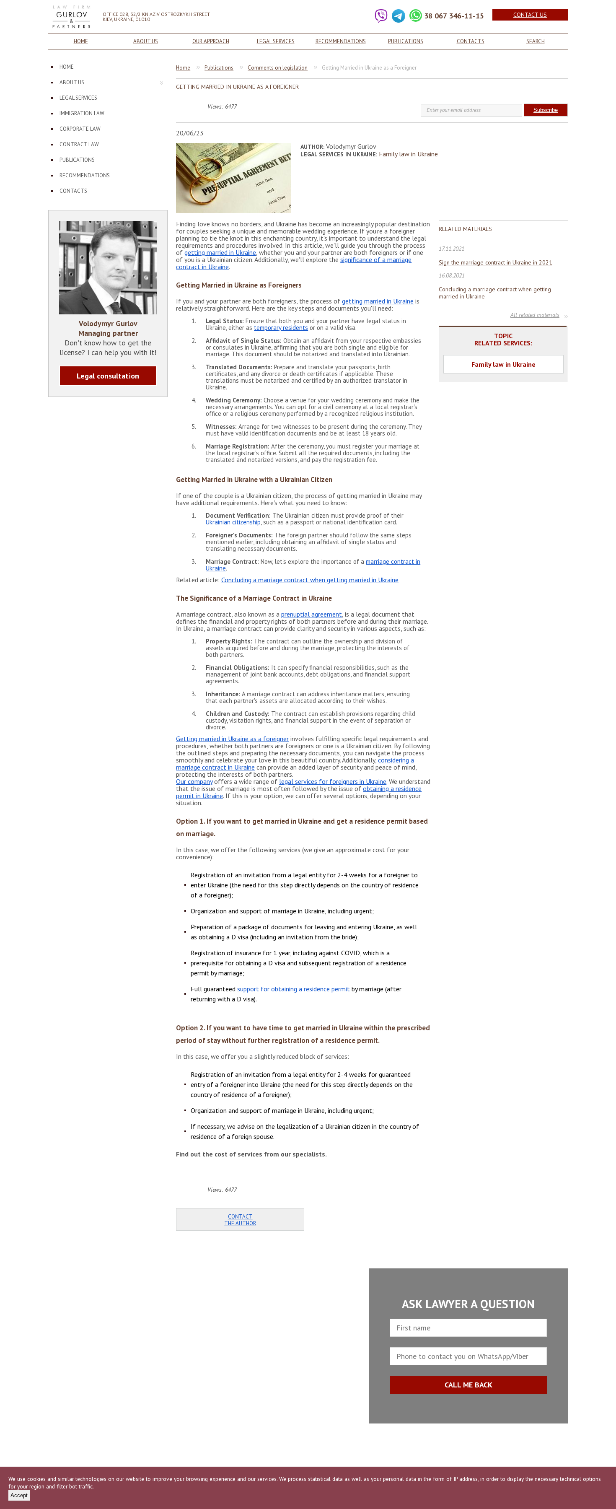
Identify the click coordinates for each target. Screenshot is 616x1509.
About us (145, 41)
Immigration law (82, 113)
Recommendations (341, 41)
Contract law (79, 144)
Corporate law (80, 128)
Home (81, 41)
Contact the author (240, 1220)
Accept (19, 1495)
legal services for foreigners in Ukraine (332, 781)
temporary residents (281, 328)
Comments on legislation (278, 67)
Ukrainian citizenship (233, 522)
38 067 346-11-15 (454, 16)
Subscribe (545, 110)
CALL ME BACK (468, 1385)
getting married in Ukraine (220, 252)
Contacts (470, 41)
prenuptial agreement (311, 614)
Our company (194, 781)
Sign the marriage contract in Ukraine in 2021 (495, 262)
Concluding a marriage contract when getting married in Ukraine (310, 580)
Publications (405, 41)
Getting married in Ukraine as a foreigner (232, 738)
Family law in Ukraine (408, 154)
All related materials (534, 316)
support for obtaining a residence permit (293, 989)
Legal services (276, 41)
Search (535, 41)
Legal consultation (108, 376)
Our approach (210, 41)
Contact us (530, 14)
